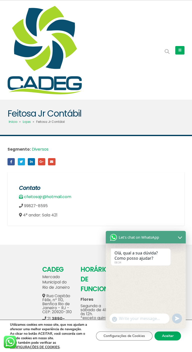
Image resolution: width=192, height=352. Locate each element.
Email (51, 161)
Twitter (21, 161)
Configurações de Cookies (124, 335)
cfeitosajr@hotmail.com (47, 197)
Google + (41, 161)
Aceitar (168, 335)
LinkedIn (31, 161)
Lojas (27, 122)
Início (13, 122)
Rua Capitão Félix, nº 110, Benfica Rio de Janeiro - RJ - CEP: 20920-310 (57, 304)
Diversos (40, 149)
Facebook (11, 161)
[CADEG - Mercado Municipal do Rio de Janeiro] (45, 50)
